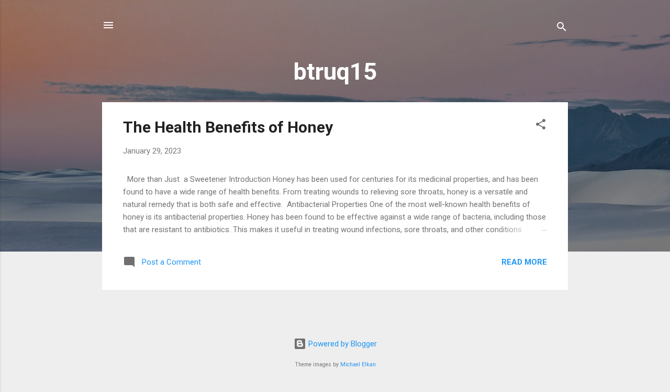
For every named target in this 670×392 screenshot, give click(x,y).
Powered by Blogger (341, 344)
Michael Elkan (358, 364)
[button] (540, 126)
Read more (524, 262)
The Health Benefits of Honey (228, 127)
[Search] (561, 29)
